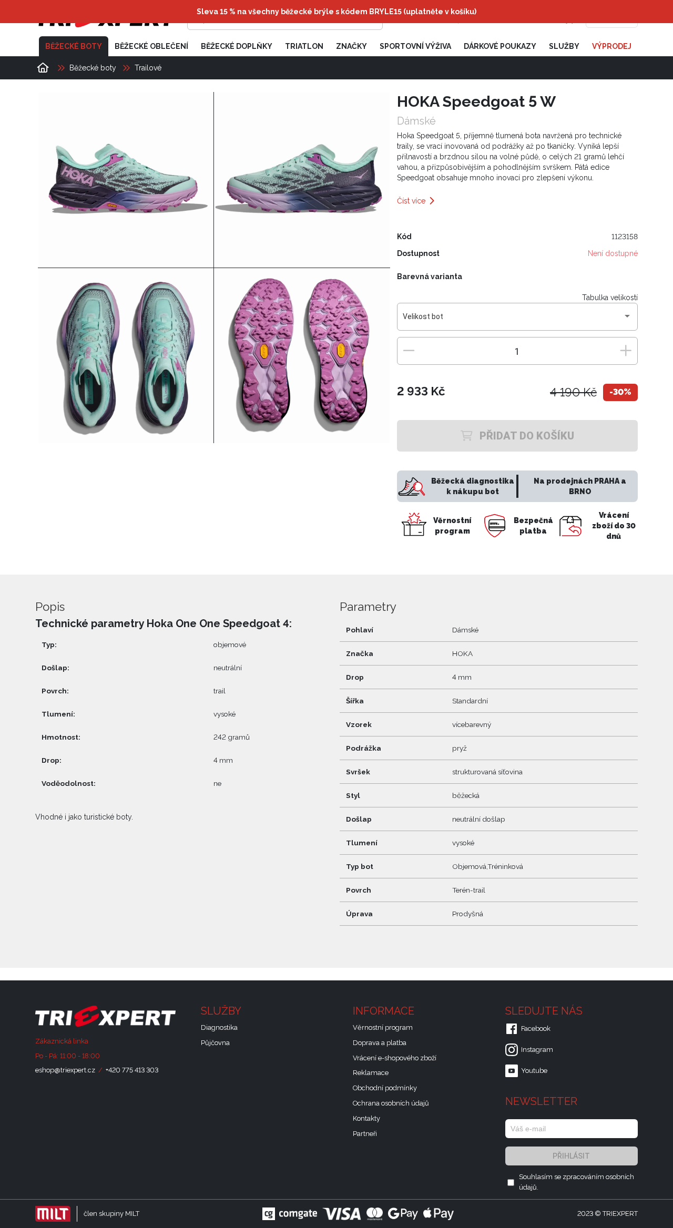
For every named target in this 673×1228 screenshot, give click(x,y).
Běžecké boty (73, 46)
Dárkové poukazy (500, 46)
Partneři (365, 1134)
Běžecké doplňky (236, 46)
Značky (351, 46)
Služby (564, 46)
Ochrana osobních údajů (391, 1103)
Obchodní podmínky (385, 1088)
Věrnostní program (383, 1027)
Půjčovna (215, 1043)
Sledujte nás (545, 1011)
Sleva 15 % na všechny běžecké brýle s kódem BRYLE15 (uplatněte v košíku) (336, 11)
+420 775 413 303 (132, 1070)
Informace (385, 1011)
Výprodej (611, 46)
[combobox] (517, 320)
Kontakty (366, 1118)
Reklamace (371, 1073)
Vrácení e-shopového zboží (394, 1058)
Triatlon (304, 46)
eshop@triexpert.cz (65, 1070)
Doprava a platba (379, 1043)
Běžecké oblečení (151, 46)
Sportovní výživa (415, 46)
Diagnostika (219, 1027)
